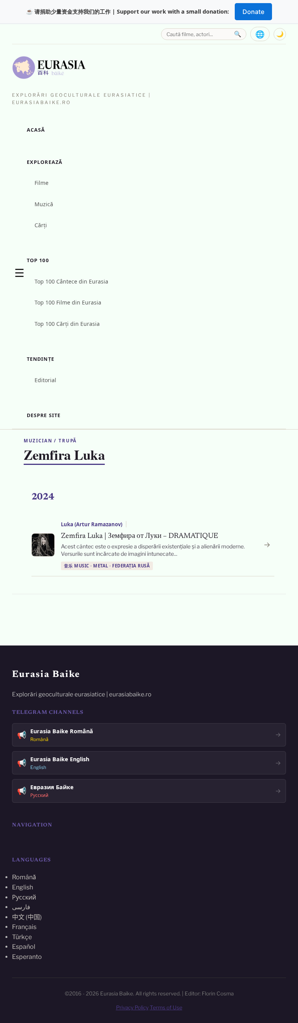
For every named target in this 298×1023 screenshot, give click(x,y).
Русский (24, 897)
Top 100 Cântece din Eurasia (71, 281)
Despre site (44, 415)
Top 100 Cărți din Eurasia (67, 323)
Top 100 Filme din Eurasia (68, 302)
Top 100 (38, 260)
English (22, 887)
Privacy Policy (132, 1007)
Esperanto (27, 956)
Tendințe (40, 358)
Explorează (45, 161)
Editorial (45, 380)
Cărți (41, 225)
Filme (42, 182)
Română (24, 877)
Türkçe (22, 937)
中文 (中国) (27, 917)
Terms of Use (166, 1007)
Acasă (36, 129)
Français (24, 927)
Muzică (44, 204)
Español (23, 946)
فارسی (21, 907)
